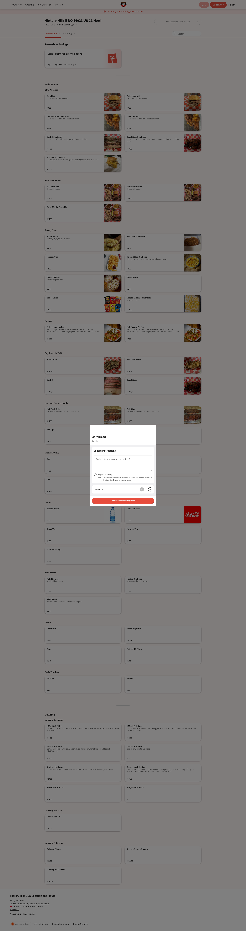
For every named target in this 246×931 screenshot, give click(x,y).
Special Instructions (105, 450)
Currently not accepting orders (123, 501)
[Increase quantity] (150, 489)
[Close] (151, 428)
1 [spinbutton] (146, 489)
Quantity (99, 489)
